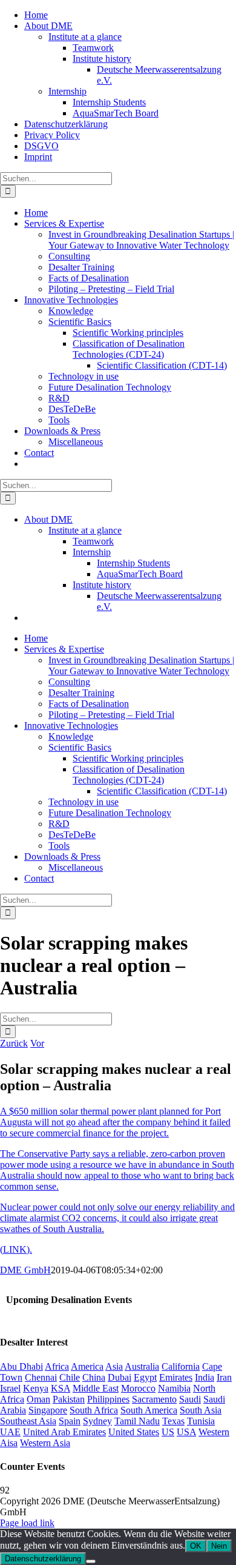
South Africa (94, 1410)
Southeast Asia (28, 1421)
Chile (69, 1377)
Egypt (145, 1377)
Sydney (97, 1421)
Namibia (174, 1388)
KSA (60, 1388)
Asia (114, 1366)
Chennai (41, 1377)
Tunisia (201, 1421)
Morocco (138, 1388)
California (181, 1366)
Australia (142, 1366)
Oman (38, 1399)
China (93, 1377)
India (204, 1377)
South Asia (200, 1410)
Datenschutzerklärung (43, 1558)
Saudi (190, 1399)
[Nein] (91, 1561)
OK (196, 1545)
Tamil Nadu (137, 1421)
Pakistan (69, 1399)
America (87, 1366)
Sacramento (154, 1399)
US (168, 1432)
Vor (37, 1043)
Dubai (119, 1377)
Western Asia (45, 1443)
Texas (173, 1421)
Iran (224, 1377)
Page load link (27, 1523)
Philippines (108, 1399)
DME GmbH (25, 1270)
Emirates (175, 1377)
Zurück (14, 1043)
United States (133, 1432)
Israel (10, 1388)
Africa (57, 1366)
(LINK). (16, 1249)
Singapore (47, 1410)
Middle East (96, 1388)
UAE (10, 1432)
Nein (219, 1545)
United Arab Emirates (64, 1432)
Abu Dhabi (21, 1366)
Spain (69, 1421)
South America (148, 1410)
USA (186, 1432)
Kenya (35, 1388)
